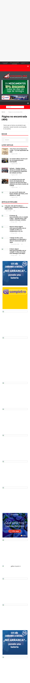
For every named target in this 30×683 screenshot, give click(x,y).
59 (19, 255)
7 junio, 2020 (8, 210)
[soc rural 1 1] (15, 405)
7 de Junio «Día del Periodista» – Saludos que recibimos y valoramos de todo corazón (16, 207)
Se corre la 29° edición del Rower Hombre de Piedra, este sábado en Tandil (19, 193)
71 (19, 233)
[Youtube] (15, 69)
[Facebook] (11, 69)
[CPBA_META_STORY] (15, 379)
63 (21, 244)
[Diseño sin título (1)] (15, 601)
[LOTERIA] (15, 536)
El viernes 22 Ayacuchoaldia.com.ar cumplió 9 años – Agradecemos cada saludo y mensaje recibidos (19, 218)
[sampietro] (15, 308)
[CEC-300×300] (15, 432)
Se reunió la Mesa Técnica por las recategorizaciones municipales (19, 160)
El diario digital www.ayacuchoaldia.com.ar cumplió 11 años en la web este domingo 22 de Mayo (18, 251)
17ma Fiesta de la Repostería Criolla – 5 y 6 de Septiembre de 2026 (19, 150)
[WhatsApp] (18, 69)
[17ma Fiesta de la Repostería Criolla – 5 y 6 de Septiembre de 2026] (5, 151)
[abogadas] (15, 63)
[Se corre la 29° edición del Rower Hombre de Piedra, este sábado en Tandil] (5, 193)
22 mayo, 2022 (14, 255)
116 (20, 221)
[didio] (15, 99)
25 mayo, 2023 (14, 233)
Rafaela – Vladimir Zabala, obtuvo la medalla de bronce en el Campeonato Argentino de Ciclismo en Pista (18, 171)
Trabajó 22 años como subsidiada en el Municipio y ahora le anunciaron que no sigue (18, 240)
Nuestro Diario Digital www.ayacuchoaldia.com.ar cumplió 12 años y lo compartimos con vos (18, 229)
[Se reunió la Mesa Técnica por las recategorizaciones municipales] (5, 160)
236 (14, 210)
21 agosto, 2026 (14, 153)
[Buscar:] (15, 107)
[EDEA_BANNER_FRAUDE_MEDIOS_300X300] (15, 334)
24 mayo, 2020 (14, 221)
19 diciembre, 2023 (15, 244)
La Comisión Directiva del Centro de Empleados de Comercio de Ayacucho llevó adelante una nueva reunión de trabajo (19, 182)
